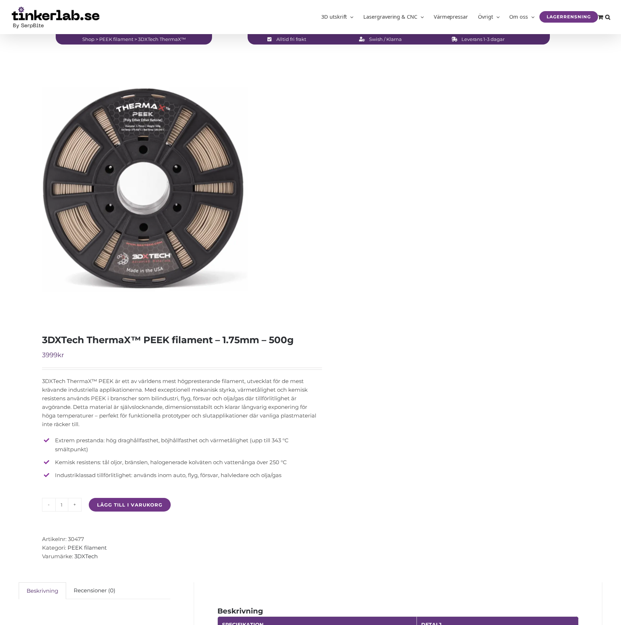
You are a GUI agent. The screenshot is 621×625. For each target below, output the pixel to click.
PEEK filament (116, 39)
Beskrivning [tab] (42, 590)
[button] (607, 17)
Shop (88, 39)
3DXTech (86, 556)
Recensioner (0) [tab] (94, 590)
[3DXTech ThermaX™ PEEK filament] (159, 190)
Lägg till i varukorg (129, 505)
